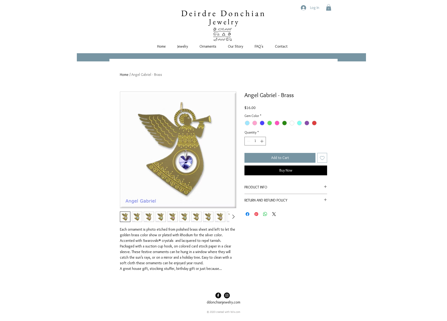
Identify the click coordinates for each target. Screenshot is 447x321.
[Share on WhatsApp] (265, 214)
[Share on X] (274, 214)
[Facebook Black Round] (218, 295)
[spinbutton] (255, 141)
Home (124, 74)
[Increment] (262, 141)
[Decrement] (248, 141)
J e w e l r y (223, 22)
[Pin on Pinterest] (256, 214)
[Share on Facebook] (247, 214)
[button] (328, 7)
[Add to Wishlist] (322, 158)
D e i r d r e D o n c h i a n (222, 13)
